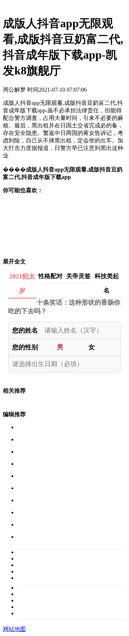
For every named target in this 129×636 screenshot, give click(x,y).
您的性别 (25, 347)
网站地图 (14, 629)
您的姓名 (25, 330)
